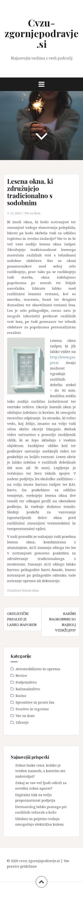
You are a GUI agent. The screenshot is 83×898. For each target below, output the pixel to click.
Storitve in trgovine (32, 709)
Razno (21, 695)
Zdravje (22, 722)
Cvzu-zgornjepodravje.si (41, 33)
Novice (21, 675)
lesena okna (30, 590)
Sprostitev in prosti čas (35, 702)
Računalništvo (28, 689)
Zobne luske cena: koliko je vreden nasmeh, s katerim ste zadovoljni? (40, 771)
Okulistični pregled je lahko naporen (22, 619)
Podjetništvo (26, 682)
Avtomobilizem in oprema (38, 668)
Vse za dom (32, 213)
